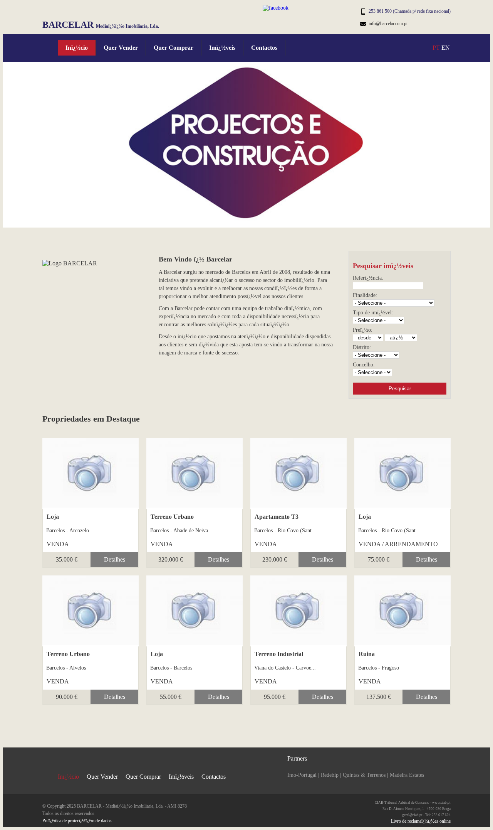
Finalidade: (365, 295)
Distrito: (362, 347)
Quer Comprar (173, 47)
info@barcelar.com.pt (388, 23)
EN (445, 47)
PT (436, 47)
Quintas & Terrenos (364, 775)
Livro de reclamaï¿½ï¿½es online (421, 821)
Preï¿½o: (362, 330)
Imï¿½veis (222, 47)
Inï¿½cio (76, 47)
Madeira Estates (407, 775)
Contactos (264, 47)
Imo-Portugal (302, 775)
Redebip (330, 775)
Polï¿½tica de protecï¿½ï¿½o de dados (77, 820)
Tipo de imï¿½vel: (373, 312)
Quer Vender (121, 47)
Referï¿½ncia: (368, 278)
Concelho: (364, 365)
